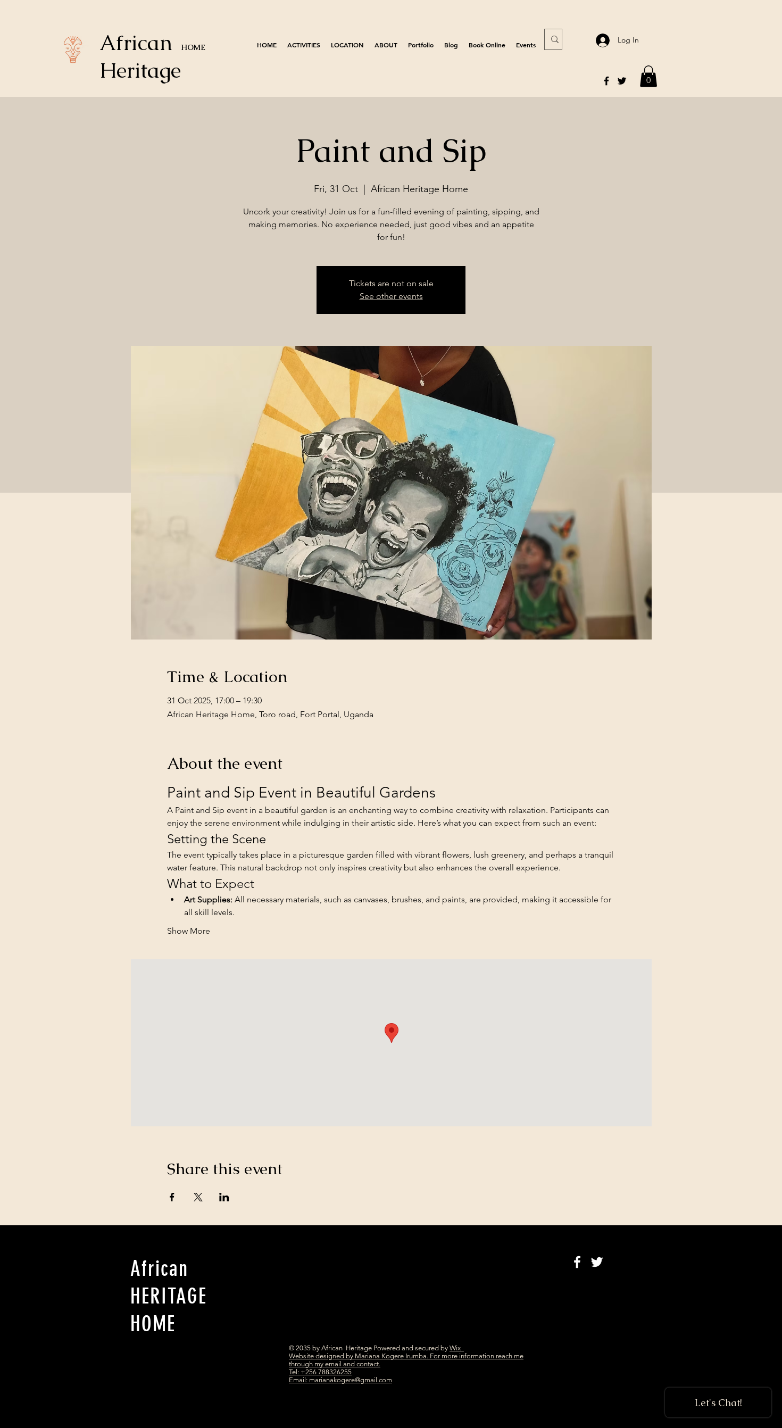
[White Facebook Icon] (577, 1262)
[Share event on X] (198, 1197)
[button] (648, 76)
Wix (457, 1348)
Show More (188, 931)
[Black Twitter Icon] (622, 81)
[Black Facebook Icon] (606, 81)
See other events (391, 296)
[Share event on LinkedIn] (224, 1197)
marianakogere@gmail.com (350, 1380)
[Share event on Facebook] (172, 1197)
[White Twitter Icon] (597, 1262)
